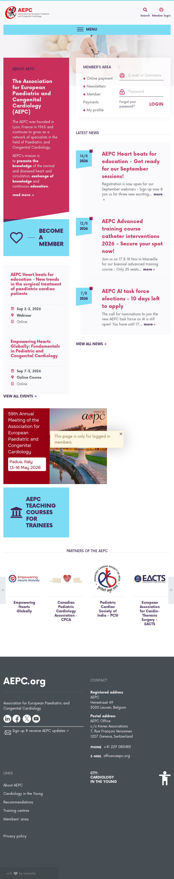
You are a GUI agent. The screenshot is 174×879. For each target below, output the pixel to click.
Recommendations (18, 802)
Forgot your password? (127, 104)
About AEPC (13, 785)
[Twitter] (27, 719)
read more (21, 195)
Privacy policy (15, 836)
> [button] (171, 590)
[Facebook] (16, 719)
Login (156, 104)
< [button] (3, 590)
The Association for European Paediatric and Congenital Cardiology (27, 12)
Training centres (16, 811)
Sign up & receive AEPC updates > (40, 731)
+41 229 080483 (117, 747)
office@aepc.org (117, 756)
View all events (18, 396)
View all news (89, 344)
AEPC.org (24, 681)
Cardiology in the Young (23, 794)
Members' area (16, 819)
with (21, 873)
